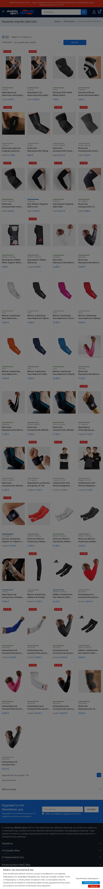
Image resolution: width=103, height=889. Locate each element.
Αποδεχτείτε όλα (90, 882)
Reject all (94, 886)
